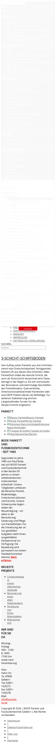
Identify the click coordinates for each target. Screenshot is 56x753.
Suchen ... (7, 344)
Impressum (20, 337)
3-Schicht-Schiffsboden (23, 358)
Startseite (12, 740)
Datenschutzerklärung (29, 340)
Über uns (12, 734)
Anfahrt (18, 334)
